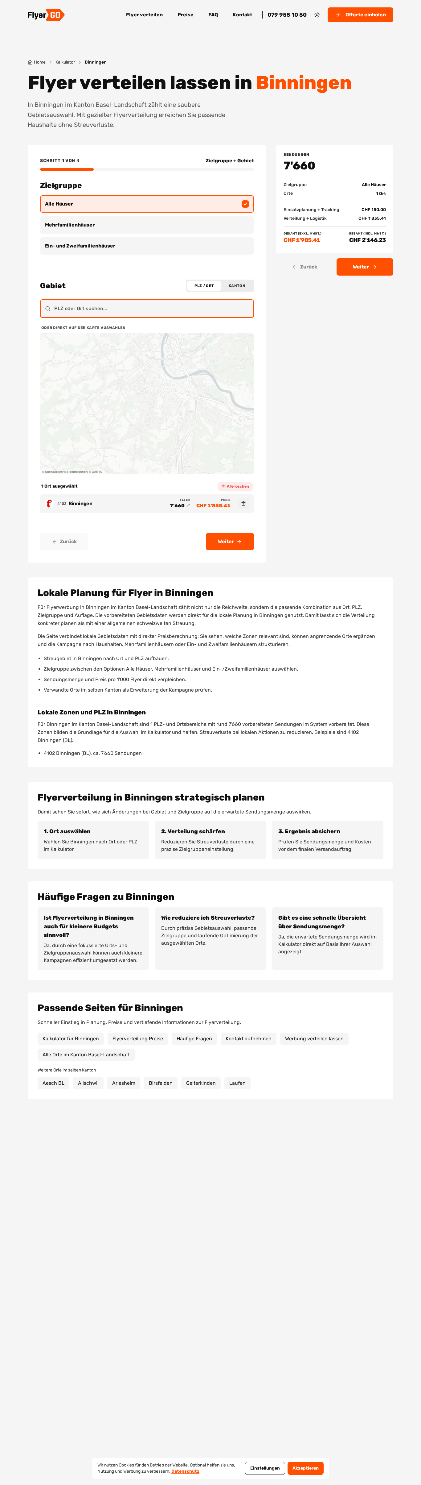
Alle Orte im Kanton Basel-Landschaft (86, 1055)
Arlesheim (123, 1083)
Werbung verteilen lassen (314, 1039)
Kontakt (242, 15)
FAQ (213, 15)
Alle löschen (238, 486)
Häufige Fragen (194, 1039)
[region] (147, 403)
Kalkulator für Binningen (71, 1039)
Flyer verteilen (144, 15)
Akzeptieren (305, 1468)
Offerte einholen (365, 15)
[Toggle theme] (317, 14)
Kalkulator (65, 62)
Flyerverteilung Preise (137, 1039)
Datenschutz (185, 1471)
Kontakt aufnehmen (249, 1039)
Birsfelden (161, 1083)
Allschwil (88, 1083)
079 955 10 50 (287, 14)
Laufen (237, 1083)
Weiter (226, 541)
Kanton (237, 286)
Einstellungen (265, 1468)
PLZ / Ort (204, 286)
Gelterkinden (201, 1083)
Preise (186, 15)
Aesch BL (53, 1083)
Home (40, 62)
